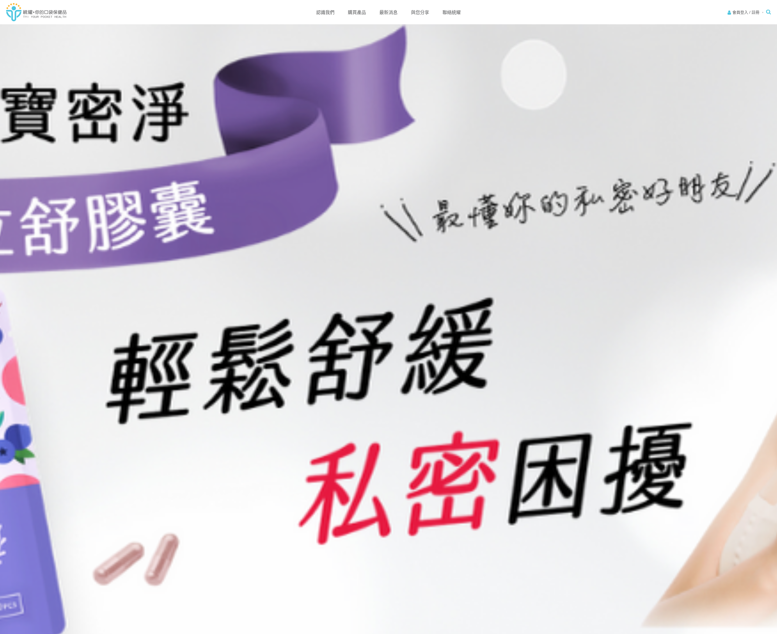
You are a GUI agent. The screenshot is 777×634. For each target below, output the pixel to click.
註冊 (755, 12)
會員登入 (740, 12)
